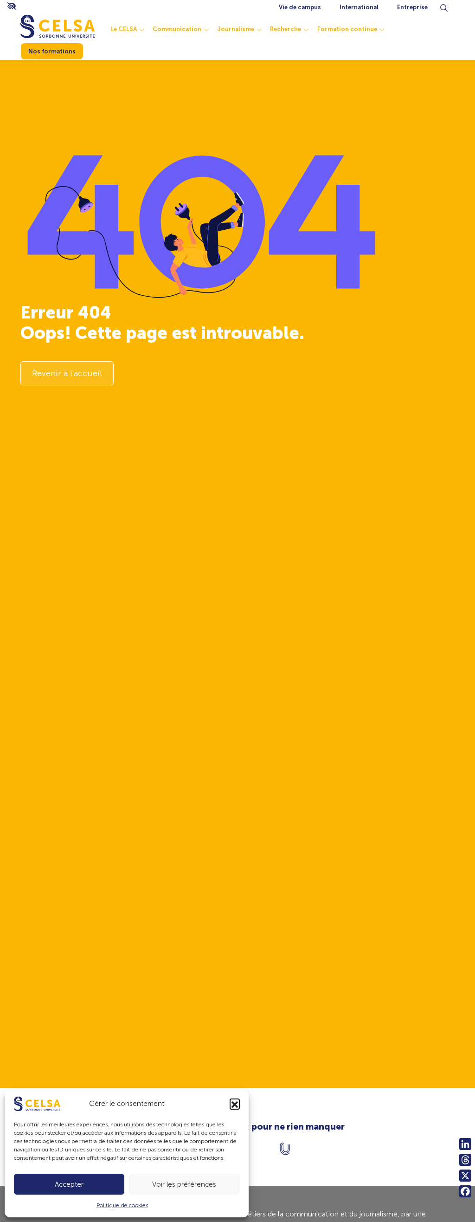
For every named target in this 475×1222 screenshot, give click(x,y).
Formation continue (347, 29)
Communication (177, 29)
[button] (234, 1103)
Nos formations (52, 51)
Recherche (285, 29)
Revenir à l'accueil (67, 373)
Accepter (69, 1184)
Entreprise (412, 7)
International (359, 7)
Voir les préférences (184, 1184)
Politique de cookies (122, 1205)
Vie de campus (300, 7)
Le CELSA (123, 29)
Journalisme (235, 29)
